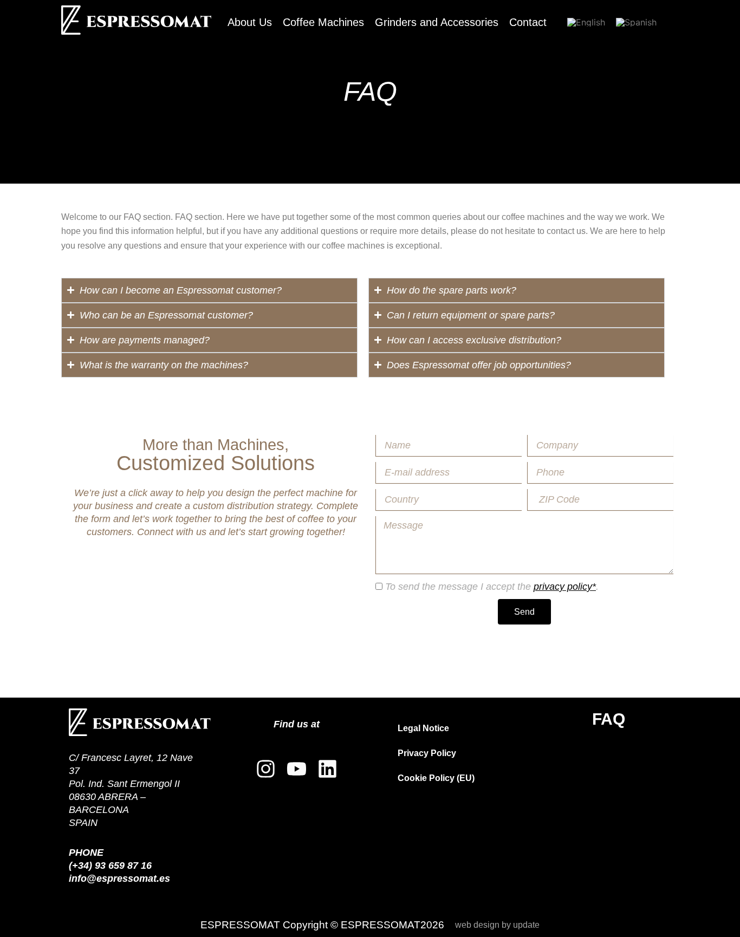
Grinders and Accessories (436, 22)
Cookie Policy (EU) (436, 778)
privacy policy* (565, 586)
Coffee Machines (323, 22)
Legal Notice (423, 728)
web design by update (497, 924)
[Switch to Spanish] (636, 22)
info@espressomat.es (119, 878)
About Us (250, 22)
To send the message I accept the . (492, 586)
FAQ (608, 719)
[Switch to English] (586, 22)
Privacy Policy (427, 753)
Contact (528, 22)
